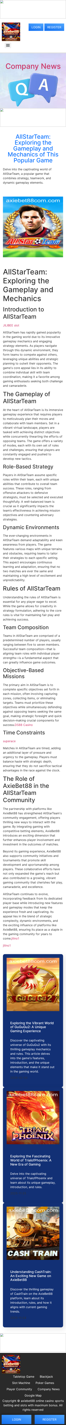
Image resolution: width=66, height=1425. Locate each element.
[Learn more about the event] (33, 17)
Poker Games (45, 1383)
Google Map (33, 1395)
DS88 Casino (24, 725)
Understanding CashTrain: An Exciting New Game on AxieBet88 (30, 1276)
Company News (33, 66)
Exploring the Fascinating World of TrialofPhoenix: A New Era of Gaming (31, 1160)
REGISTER (54, 27)
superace (9, 741)
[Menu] (8, 45)
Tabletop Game (23, 1376)
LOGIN (36, 27)
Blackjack (46, 1376)
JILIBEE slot (11, 325)
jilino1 (15, 938)
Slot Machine (21, 1383)
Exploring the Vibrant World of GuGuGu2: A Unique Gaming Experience (32, 1027)
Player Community (19, 1389)
